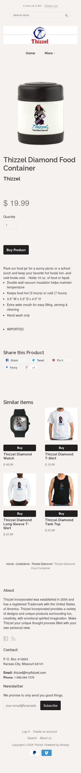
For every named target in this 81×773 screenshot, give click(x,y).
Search (32, 738)
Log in (26, 731)
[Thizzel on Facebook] (5, 638)
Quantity (9, 216)
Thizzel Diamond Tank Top (59, 522)
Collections (22, 564)
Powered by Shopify (56, 745)
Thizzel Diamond (42, 564)
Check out (51, 5)
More (49, 53)
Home (30, 53)
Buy (19, 448)
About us (46, 738)
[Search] (66, 14)
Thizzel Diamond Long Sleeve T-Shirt (17, 524)
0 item (32, 5)
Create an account (45, 731)
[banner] (40, 35)
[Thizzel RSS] (13, 638)
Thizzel (11, 179)
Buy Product (16, 250)
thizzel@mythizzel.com (30, 672)
